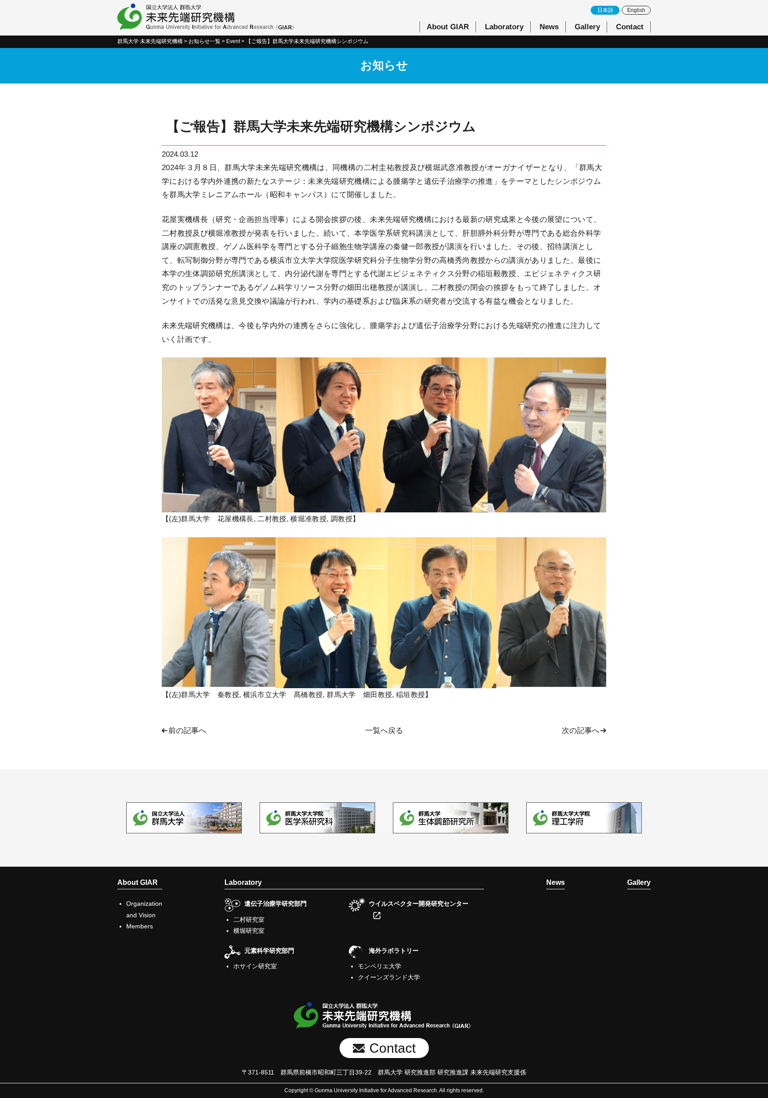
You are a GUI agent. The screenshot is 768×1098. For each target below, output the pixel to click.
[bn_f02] (317, 817)
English (636, 10)
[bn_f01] (184, 817)
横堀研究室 (248, 930)
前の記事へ (187, 730)
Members (139, 926)
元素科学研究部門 (269, 950)
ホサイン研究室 (255, 966)
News (549, 27)
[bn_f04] (584, 817)
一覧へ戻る (384, 730)
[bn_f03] (450, 817)
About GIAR (448, 27)
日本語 (605, 10)
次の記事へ (581, 730)
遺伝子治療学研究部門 (275, 903)
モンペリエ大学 (379, 966)
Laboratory (504, 27)
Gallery (587, 27)
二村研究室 (248, 919)
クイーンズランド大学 (389, 977)
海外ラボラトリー (394, 950)
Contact (630, 27)
